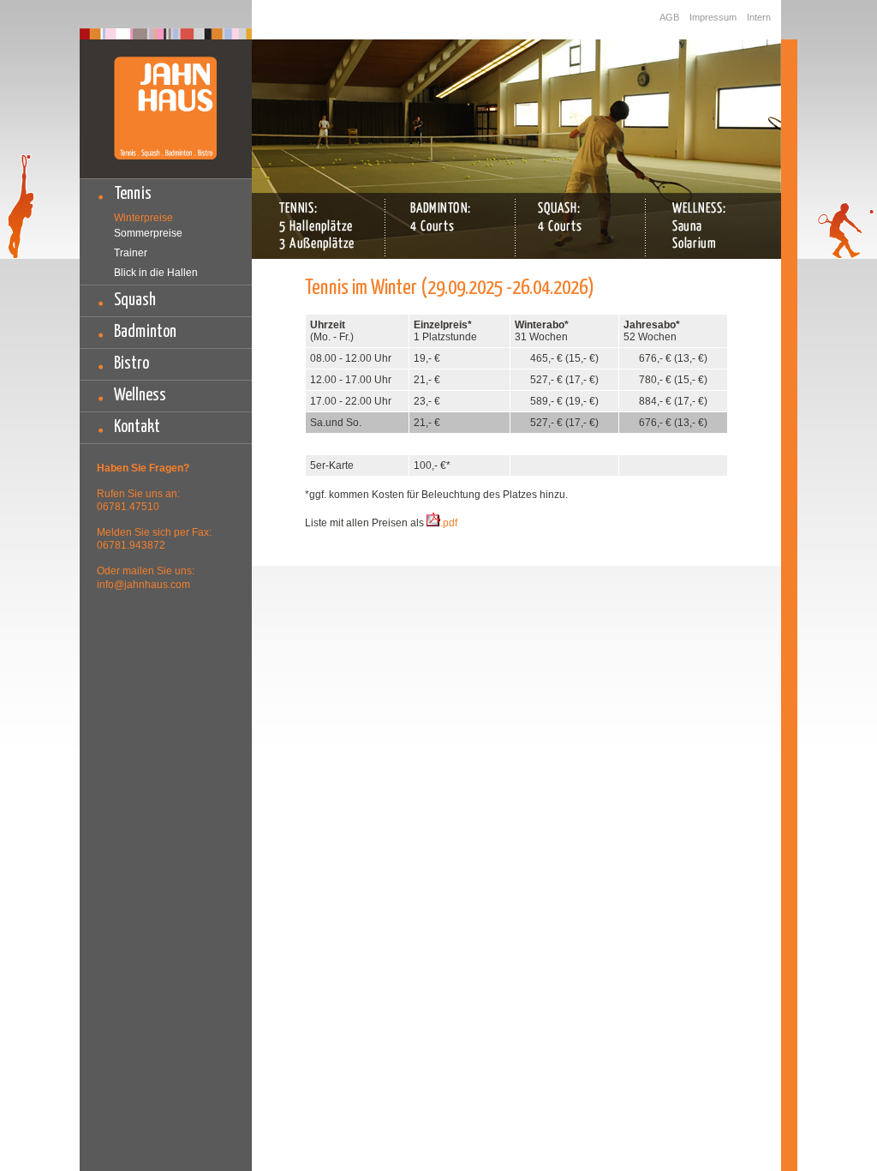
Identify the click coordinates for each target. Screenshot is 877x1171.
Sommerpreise (148, 233)
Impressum (713, 17)
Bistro (131, 364)
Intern (759, 17)
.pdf (448, 523)
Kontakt (137, 427)
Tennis (133, 194)
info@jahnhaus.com (143, 585)
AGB (669, 17)
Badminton (145, 332)
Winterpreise (143, 218)
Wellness (140, 395)
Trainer (130, 253)
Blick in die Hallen (156, 273)
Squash (135, 300)
